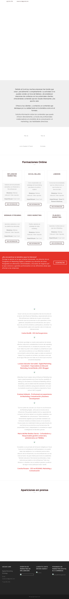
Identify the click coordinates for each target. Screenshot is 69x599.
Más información (12, 204)
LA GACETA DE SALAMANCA (44, 524)
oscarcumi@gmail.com (23, 1)
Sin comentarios (16, 525)
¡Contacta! (60, 262)
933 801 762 (10, 1)
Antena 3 (37, 504)
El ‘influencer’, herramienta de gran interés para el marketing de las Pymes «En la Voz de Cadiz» (17, 506)
